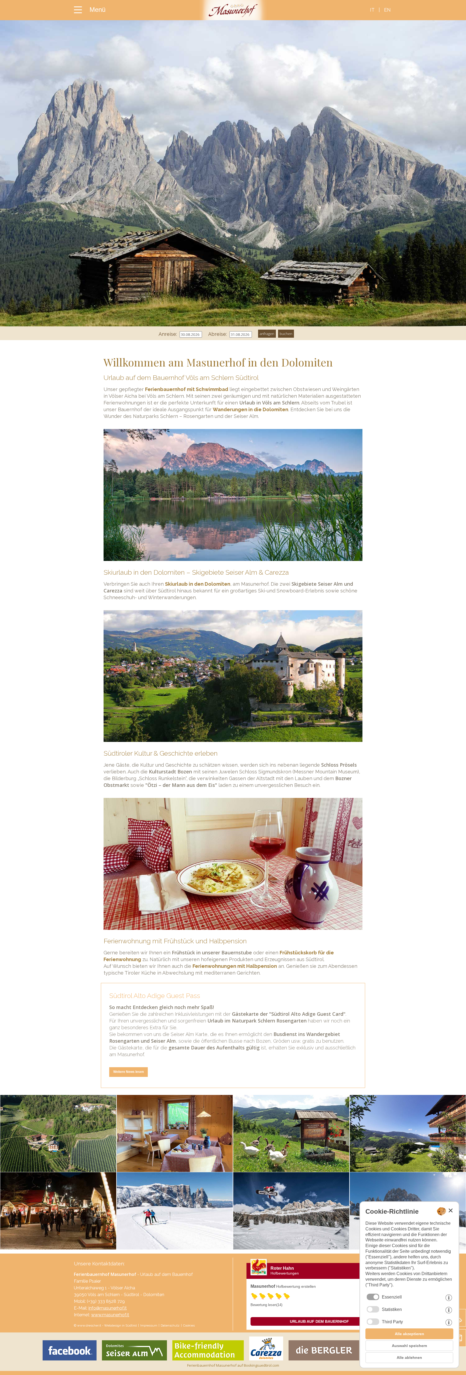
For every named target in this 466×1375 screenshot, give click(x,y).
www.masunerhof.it (110, 1314)
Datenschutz (170, 1325)
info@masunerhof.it (107, 1308)
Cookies (189, 1325)
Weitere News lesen (128, 1072)
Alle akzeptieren (409, 1334)
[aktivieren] (373, 1309)
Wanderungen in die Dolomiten (250, 409)
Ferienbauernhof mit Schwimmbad (186, 389)
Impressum (148, 1325)
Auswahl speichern (409, 1345)
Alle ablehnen (409, 1357)
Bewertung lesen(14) (266, 1305)
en (387, 10)
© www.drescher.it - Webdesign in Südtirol (105, 1325)
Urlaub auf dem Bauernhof (319, 1321)
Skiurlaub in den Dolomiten (197, 584)
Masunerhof (263, 1286)
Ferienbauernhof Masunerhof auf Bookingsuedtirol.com (233, 1365)
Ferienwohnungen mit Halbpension (235, 966)
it (372, 10)
